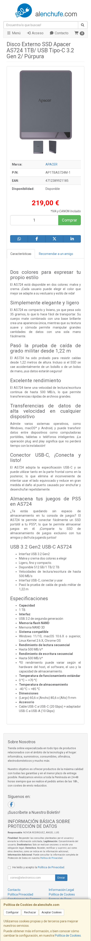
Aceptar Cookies (52, 912)
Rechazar (30, 912)
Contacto (61, 33)
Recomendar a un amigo (56, 254)
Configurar (12, 912)
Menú (16, 33)
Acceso (37, 33)
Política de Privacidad (51, 858)
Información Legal (61, 890)
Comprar (69, 220)
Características (20, 254)
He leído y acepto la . (38, 867)
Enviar (61, 877)
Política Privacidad (20, 894)
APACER (51, 164)
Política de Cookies (68, 935)
